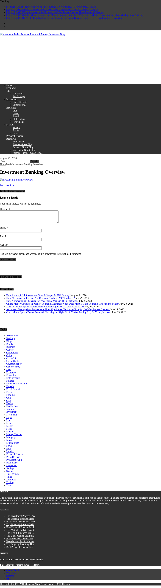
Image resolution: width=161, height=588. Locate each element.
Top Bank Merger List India (20, 535)
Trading (10, 482)
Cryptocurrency (14, 363)
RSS (8, 578)
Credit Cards (12, 361)
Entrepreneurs (13, 378)
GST (8, 400)
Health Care (12, 406)
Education (11, 375)
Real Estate (11, 462)
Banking (10, 338)
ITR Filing (18, 93)
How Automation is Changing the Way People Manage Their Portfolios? (42, 301)
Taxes (9, 476)
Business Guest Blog (23, 147)
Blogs (9, 341)
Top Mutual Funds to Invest (20, 530)
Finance (10, 380)
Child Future (19, 119)
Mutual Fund (12, 443)
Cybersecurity (13, 366)
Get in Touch (12, 570)
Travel (16, 116)
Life (15, 110)
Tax (8, 90)
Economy (11, 88)
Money (16, 127)
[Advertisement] (80, 59)
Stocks (16, 130)
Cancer (9, 349)
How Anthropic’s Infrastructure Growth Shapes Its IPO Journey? (38, 295)
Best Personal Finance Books (20, 527)
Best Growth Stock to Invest (20, 541)
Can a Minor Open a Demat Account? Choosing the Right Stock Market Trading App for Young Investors (58, 312)
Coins (9, 355)
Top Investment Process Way (20, 516)
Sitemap (10, 576)
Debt (8, 369)
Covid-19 (11, 358)
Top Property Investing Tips (20, 544)
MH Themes (63, 584)
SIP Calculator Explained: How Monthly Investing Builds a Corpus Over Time (45, 306)
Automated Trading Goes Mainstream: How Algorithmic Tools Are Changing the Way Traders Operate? (58, 309)
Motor (9, 440)
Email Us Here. (32, 565)
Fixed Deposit (20, 102)
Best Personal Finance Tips (19, 547)
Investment (11, 99)
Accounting (12, 335)
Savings (10, 468)
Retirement (18, 121)
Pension (10, 451)
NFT (8, 448)
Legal (9, 417)
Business (10, 347)
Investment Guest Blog (24, 150)
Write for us (18, 141)
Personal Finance (14, 136)
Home (9, 85)
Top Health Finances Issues (19, 533)
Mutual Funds (19, 105)
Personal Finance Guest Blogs (27, 153)
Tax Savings (19, 96)
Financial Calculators (16, 383)
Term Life (11, 479)
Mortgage (11, 437)
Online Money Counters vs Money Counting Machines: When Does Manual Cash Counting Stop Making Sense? (62, 303)
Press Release (13, 457)
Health (16, 113)
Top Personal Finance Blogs (20, 518)
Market (9, 124)
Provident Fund (14, 459)
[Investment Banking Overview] (16, 179)
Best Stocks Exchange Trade (20, 521)
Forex (9, 392)
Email (3, 236)
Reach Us (11, 138)
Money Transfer (14, 434)
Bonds (9, 344)
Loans (9, 423)
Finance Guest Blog (22, 144)
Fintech (10, 386)
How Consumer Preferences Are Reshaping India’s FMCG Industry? (40, 298)
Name (3, 227)
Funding (10, 395)
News (15, 133)
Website (4, 245)
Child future (12, 352)
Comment (5, 209)
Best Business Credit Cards (19, 538)
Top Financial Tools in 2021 (20, 524)
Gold (8, 397)
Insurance (11, 107)
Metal (9, 428)
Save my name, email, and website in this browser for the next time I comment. (42, 254)
